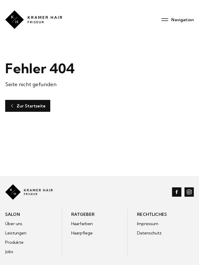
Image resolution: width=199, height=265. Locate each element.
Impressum (147, 223)
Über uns (13, 223)
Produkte (14, 242)
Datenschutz (149, 232)
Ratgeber (83, 214)
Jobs (9, 251)
